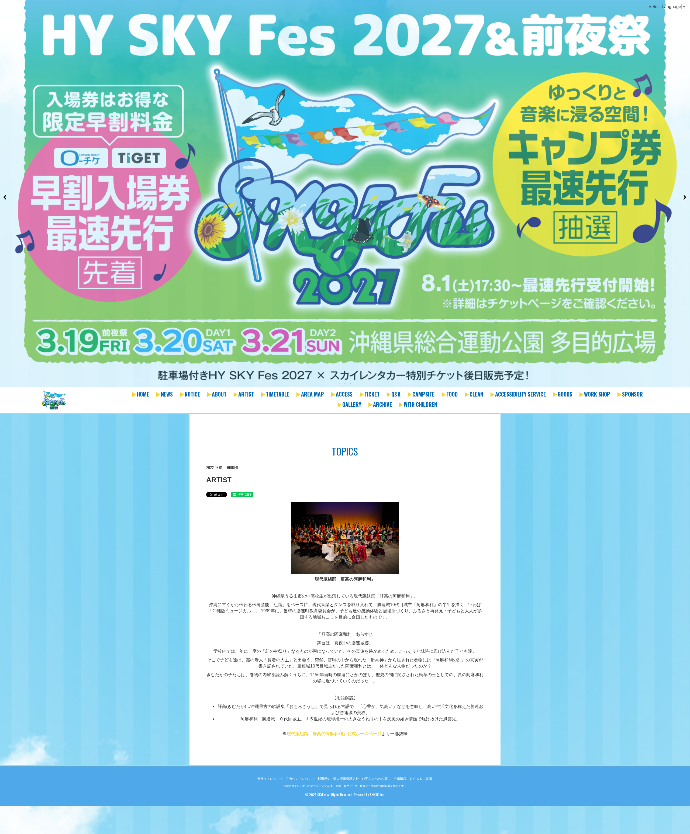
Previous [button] (5, 197)
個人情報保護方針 (346, 779)
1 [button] (339, 384)
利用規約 (324, 779)
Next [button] (685, 197)
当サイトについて (270, 779)
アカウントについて (300, 779)
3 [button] (350, 384)
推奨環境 (400, 779)
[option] (345, 194)
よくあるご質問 (420, 779)
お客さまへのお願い (376, 779)
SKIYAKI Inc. (377, 794)
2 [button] (345, 384)
